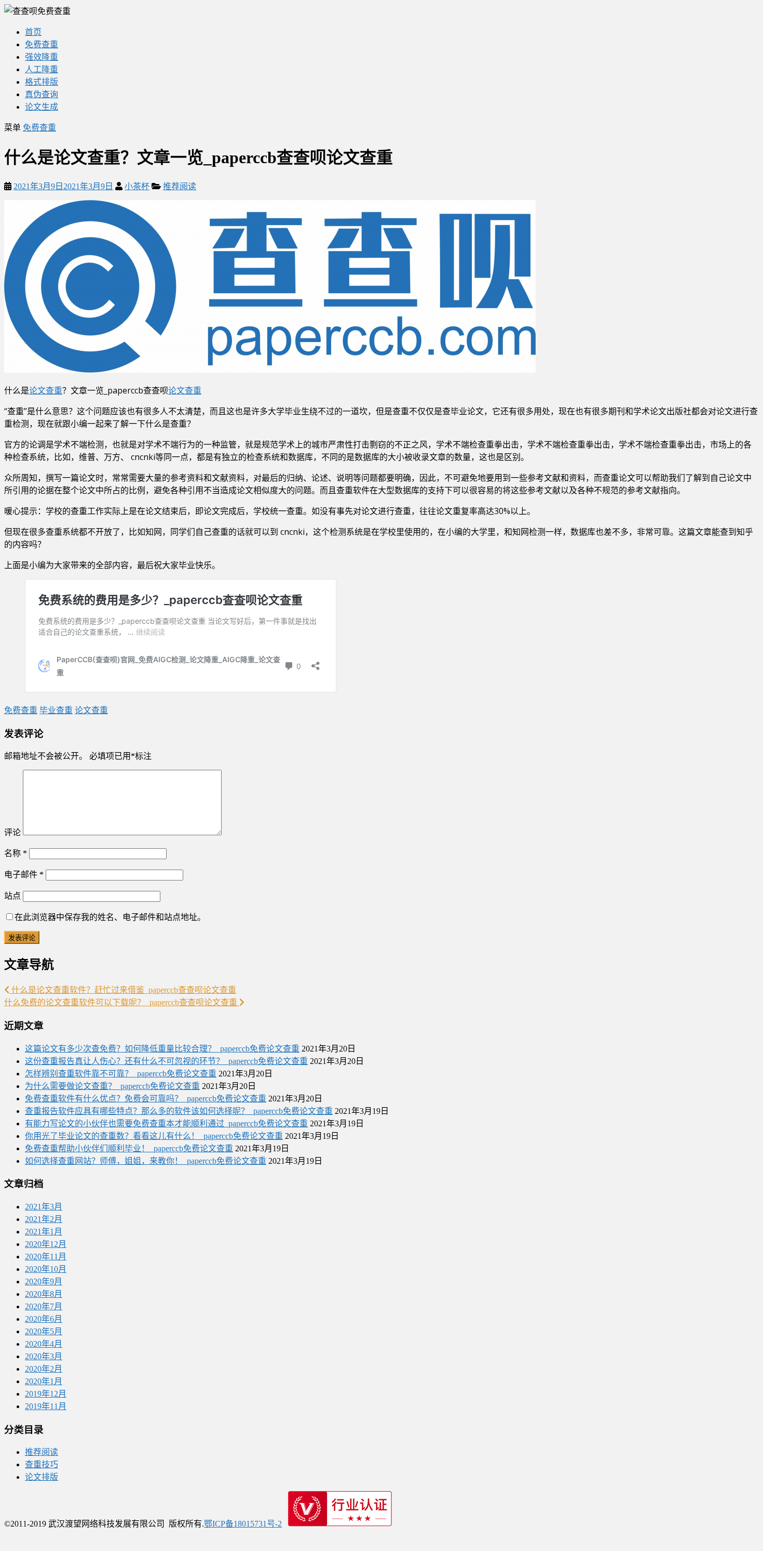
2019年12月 (45, 1393)
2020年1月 (43, 1381)
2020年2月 (43, 1368)
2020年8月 (43, 1294)
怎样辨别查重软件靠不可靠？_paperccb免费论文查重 (120, 1073)
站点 (12, 895)
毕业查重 (56, 710)
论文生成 (41, 106)
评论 (12, 832)
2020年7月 (43, 1306)
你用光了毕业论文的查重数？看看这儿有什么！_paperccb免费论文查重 (154, 1136)
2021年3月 (43, 1206)
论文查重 (45, 390)
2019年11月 (45, 1406)
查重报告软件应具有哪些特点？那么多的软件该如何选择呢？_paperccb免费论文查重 (179, 1111)
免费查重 (41, 44)
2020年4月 (43, 1343)
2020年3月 (43, 1356)
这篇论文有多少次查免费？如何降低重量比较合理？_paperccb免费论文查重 (162, 1048)
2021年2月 (43, 1219)
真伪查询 (41, 94)
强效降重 (41, 56)
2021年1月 (43, 1231)
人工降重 (41, 69)
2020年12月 (45, 1244)
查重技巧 (41, 1464)
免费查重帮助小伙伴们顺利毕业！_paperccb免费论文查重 (129, 1148)
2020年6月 (43, 1319)
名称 (15, 853)
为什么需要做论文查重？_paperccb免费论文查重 (112, 1086)
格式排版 (41, 81)
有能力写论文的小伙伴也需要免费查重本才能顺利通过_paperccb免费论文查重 (166, 1123)
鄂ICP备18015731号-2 (243, 1523)
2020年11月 (45, 1256)
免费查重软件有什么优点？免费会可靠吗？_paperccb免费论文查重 (145, 1098)
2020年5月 (43, 1331)
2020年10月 (45, 1269)
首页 (33, 32)
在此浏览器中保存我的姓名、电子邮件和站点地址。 (110, 917)
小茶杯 (137, 186)
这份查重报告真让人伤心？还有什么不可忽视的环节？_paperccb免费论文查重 (166, 1061)
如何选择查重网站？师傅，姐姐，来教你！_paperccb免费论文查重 (145, 1160)
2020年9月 (43, 1281)
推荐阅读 (179, 186)
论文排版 (41, 1477)
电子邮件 (24, 874)
